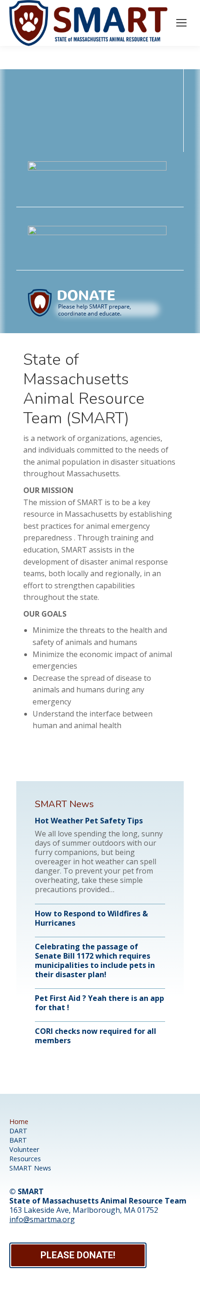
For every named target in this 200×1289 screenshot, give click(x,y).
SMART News (30, 1168)
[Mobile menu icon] (181, 22)
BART (18, 1140)
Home (18, 1121)
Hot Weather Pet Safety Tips (89, 820)
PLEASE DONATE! (77, 1255)
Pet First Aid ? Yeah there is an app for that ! (99, 1002)
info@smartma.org (42, 1219)
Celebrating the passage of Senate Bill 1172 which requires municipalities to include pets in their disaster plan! (95, 960)
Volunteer (24, 1149)
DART (18, 1130)
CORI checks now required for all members (95, 1035)
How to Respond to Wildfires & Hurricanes (91, 918)
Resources (25, 1158)
